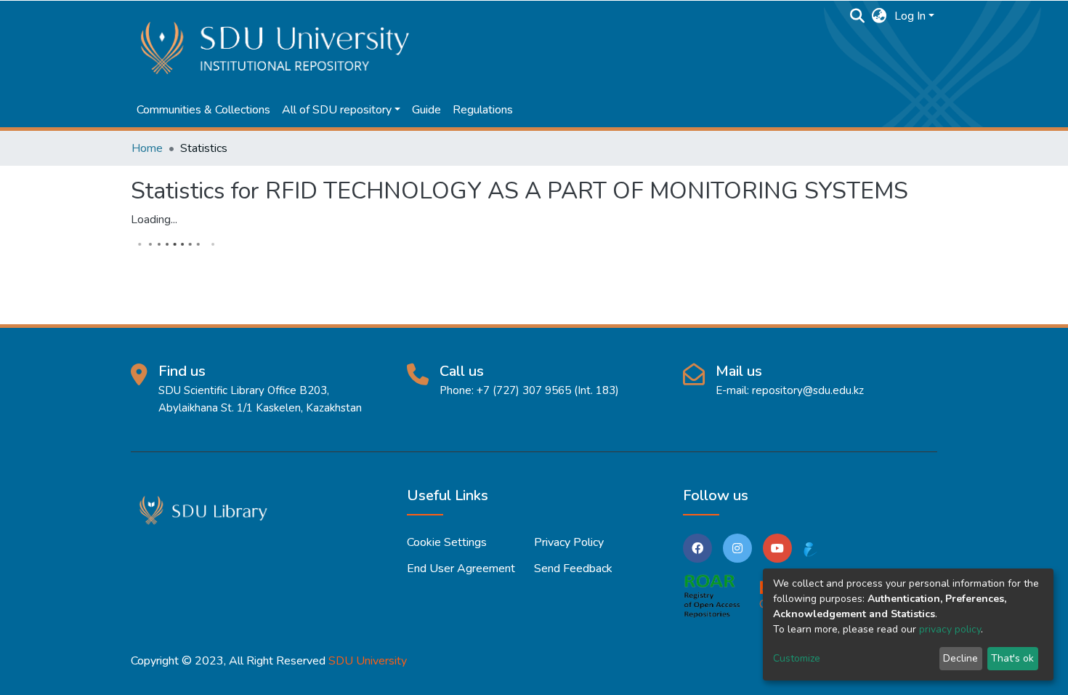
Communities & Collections (203, 110)
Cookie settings (447, 542)
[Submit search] (857, 16)
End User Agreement (461, 569)
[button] (879, 16)
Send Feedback (573, 569)
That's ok (1012, 658)
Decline (960, 658)
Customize (796, 658)
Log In (910, 16)
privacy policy (950, 629)
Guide (426, 110)
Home (147, 148)
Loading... (154, 220)
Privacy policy (569, 542)
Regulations (483, 110)
